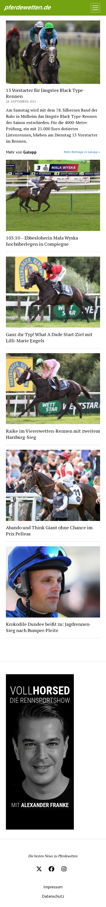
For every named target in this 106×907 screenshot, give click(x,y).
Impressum (53, 886)
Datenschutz (53, 896)
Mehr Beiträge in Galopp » (82, 152)
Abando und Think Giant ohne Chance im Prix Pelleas (49, 530)
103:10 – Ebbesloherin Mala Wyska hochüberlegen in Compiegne (42, 241)
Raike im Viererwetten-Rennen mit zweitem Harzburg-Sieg (53, 434)
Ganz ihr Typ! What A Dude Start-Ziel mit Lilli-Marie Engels (49, 337)
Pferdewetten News (32, 8)
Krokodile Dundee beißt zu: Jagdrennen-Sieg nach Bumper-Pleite (48, 627)
